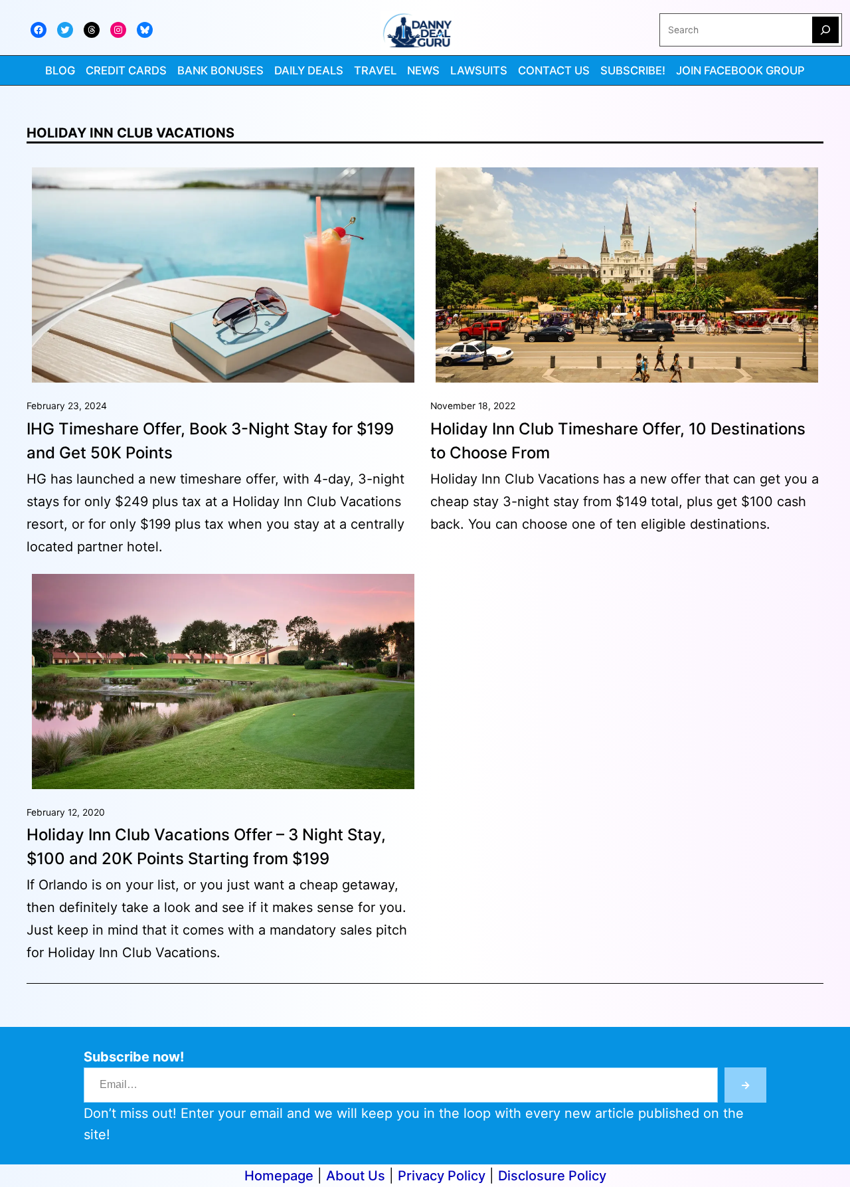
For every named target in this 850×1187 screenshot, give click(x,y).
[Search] (825, 30)
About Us (355, 1176)
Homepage (278, 1176)
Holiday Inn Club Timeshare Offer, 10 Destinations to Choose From (618, 440)
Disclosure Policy (552, 1176)
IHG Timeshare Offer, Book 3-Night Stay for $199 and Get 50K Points (210, 440)
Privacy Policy (441, 1176)
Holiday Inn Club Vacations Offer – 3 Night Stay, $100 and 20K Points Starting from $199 (206, 846)
